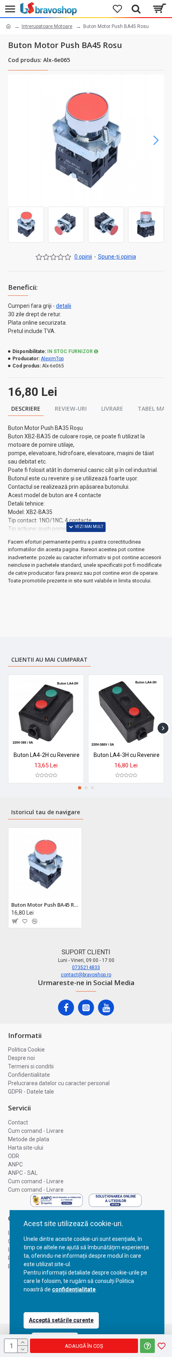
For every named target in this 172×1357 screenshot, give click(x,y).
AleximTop (52, 358)
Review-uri (71, 408)
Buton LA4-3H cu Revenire (127, 755)
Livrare (112, 408)
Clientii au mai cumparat (49, 659)
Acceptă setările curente (61, 1320)
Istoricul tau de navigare (45, 812)
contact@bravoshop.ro (86, 975)
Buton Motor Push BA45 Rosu (45, 904)
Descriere (25, 408)
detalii (63, 306)
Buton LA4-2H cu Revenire (47, 755)
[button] (16, 140)
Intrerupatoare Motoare (47, 26)
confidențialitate (74, 1289)
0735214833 (86, 967)
